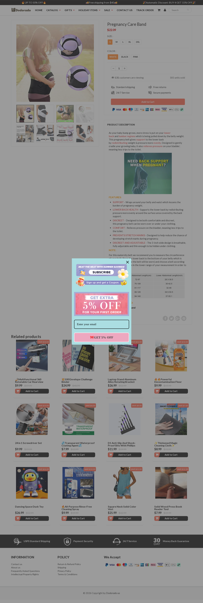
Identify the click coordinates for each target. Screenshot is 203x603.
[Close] (127, 262)
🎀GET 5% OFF (101, 337)
